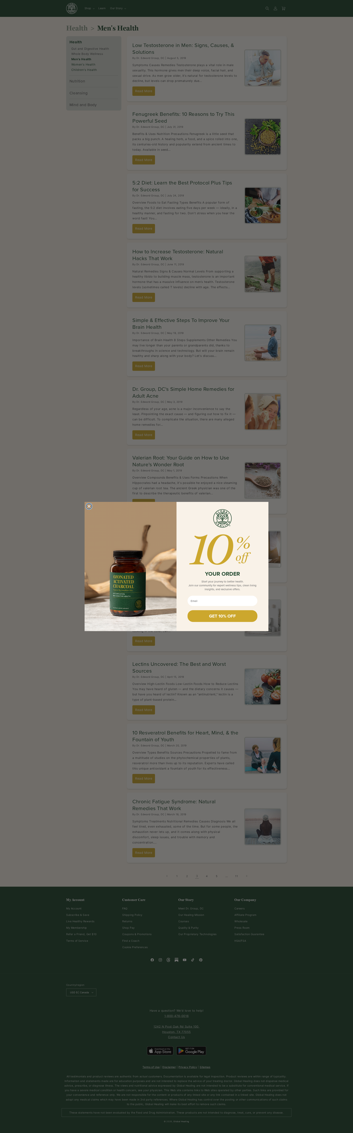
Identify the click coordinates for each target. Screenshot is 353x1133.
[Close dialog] (89, 506)
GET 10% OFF (222, 616)
